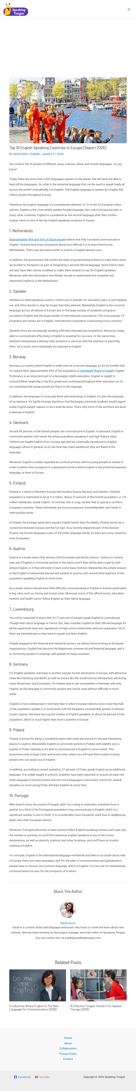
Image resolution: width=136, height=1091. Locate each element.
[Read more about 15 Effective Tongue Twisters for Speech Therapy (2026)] (98, 985)
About (68, 1043)
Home (68, 1038)
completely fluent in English (97, 370)
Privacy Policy (68, 1053)
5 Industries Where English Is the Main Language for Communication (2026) (34, 1007)
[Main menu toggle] (129, 9)
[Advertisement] (68, 43)
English (35, 154)
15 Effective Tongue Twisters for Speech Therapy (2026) (96, 1007)
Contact (68, 1059)
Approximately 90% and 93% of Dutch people (37, 239)
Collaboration (68, 1048)
